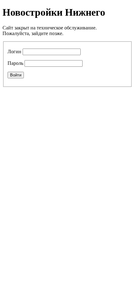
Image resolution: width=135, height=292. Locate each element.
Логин (14, 51)
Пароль (15, 63)
